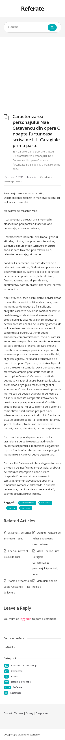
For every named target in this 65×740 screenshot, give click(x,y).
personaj (26, 508)
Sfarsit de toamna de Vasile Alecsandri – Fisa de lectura (18, 586)
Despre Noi (42, 713)
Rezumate (15, 692)
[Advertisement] (32, 71)
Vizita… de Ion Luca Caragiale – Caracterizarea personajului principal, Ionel (45, 562)
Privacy (30, 713)
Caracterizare (27, 502)
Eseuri (51, 151)
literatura (45, 502)
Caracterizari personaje (31, 151)
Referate (32, 8)
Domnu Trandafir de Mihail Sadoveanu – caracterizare (46, 538)
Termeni (18, 713)
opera (12, 508)
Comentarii (17, 671)
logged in (25, 619)
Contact (8, 713)
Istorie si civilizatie (21, 681)
